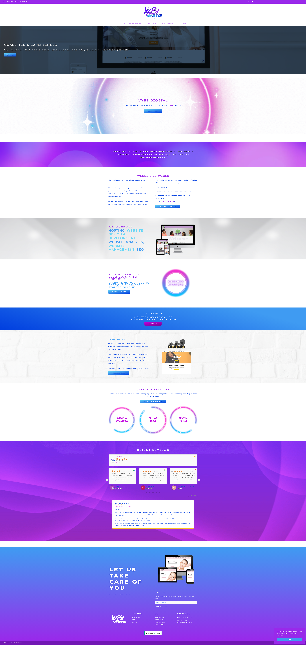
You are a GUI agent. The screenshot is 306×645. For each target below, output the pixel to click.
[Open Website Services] (141, 24)
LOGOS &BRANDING (122, 420)
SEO (140, 249)
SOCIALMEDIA (183, 420)
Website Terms (159, 617)
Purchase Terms (160, 622)
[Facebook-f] (245, 2)
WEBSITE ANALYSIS (125, 242)
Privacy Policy (159, 620)
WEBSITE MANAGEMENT (121, 247)
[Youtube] (252, 2)
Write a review (129, 463)
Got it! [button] (289, 639)
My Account (136, 617)
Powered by (193, 495)
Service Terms (159, 624)
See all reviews (120, 463)
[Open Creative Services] (159, 24)
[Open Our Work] (186, 24)
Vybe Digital (119, 457)
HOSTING (116, 230)
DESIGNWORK (153, 420)
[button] (152, 72)
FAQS (133, 620)
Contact (135, 622)
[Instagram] (248, 2)
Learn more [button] (280, 635)
